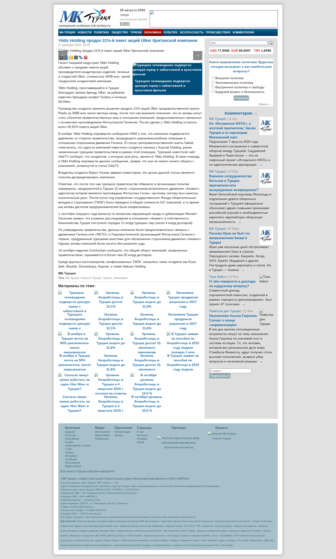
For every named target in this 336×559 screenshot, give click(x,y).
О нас (140, 431)
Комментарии (243, 32)
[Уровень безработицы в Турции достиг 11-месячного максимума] (149, 334)
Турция (107, 278)
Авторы (119, 435)
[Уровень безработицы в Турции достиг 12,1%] (112, 292)
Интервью (71, 455)
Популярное (72, 438)
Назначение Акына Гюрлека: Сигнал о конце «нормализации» (233, 320)
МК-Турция (67, 32)
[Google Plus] (85, 57)
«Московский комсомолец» (149, 478)
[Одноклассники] (71, 57)
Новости (85, 32)
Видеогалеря (102, 435)
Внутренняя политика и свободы (239, 87)
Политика (101, 32)
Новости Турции (91, 278)
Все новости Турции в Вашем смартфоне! (88, 471)
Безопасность (192, 32)
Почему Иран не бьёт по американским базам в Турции (229, 238)
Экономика (153, 32)
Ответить (241, 98)
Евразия (70, 431)
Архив (140, 442)
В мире (69, 442)
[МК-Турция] (86, 17)
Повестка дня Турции (225, 311)
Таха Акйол (217, 276)
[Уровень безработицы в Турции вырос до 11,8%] (149, 292)
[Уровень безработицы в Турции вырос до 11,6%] (112, 334)
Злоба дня (71, 459)
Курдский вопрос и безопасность (239, 92)
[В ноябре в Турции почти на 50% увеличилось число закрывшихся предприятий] (76, 334)
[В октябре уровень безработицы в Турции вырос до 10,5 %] (148, 375)
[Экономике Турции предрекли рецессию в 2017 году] (184, 292)
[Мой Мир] (76, 57)
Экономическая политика (234, 82)
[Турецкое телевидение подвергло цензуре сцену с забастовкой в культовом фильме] (76, 292)
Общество (120, 32)
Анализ (69, 452)
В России (70, 435)
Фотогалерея (72, 462)
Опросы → (264, 104)
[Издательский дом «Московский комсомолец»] (178, 438)
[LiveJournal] (80, 57)
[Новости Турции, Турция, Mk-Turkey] (222, 433)
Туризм (135, 32)
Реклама (142, 438)
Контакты (142, 435)
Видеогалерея (73, 466)
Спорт (68, 449)
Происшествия (218, 32)
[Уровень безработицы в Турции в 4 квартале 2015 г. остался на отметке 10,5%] (112, 375)
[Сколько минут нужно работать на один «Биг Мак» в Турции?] (76, 375)
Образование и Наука (78, 445)
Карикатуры (102, 438)
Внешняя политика (229, 78)
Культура (171, 32)
